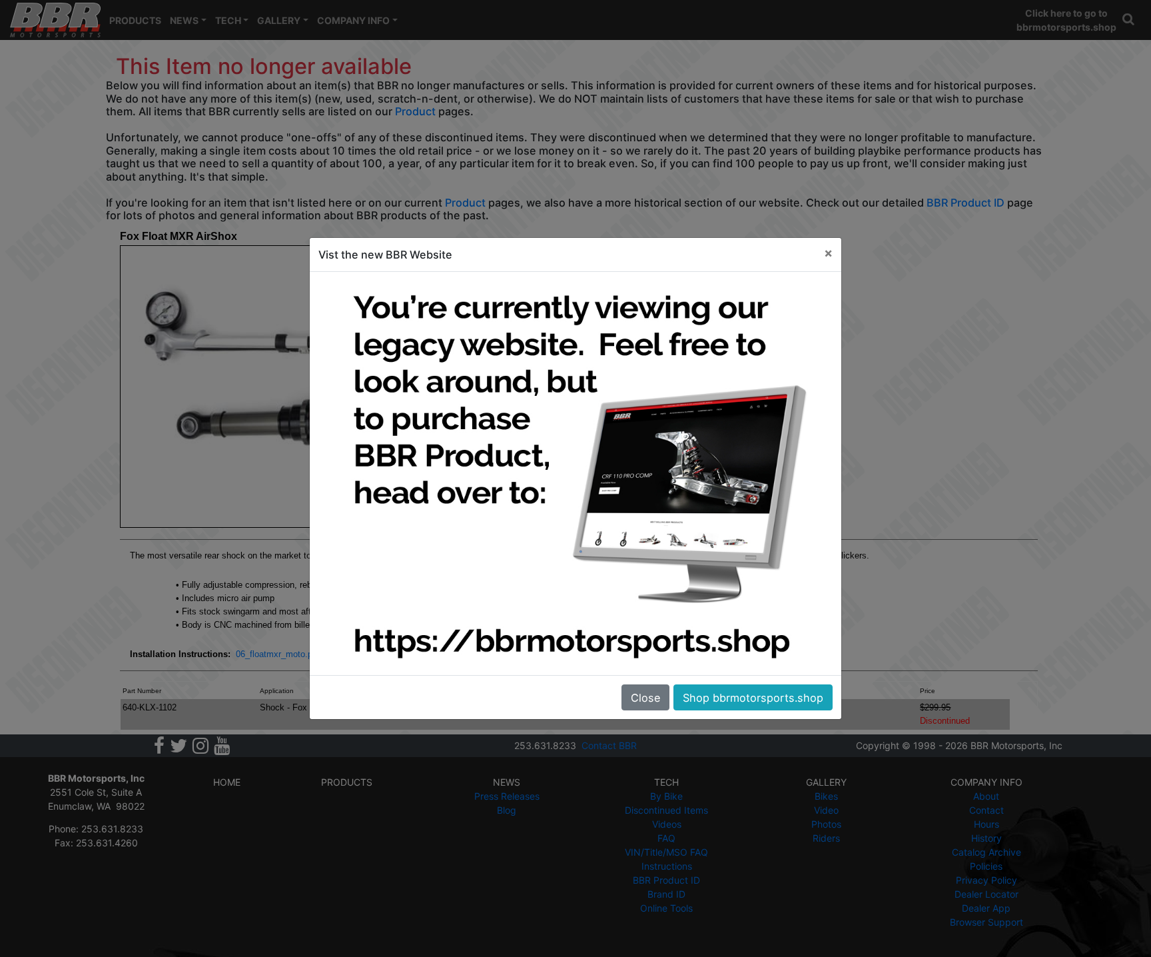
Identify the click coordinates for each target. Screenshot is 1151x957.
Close (645, 697)
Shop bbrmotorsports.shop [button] (753, 697)
